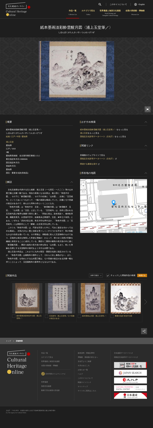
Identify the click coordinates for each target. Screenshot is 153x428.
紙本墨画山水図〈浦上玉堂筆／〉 (94, 316)
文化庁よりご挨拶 (84, 361)
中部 (18, 136)
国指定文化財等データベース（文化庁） (97, 136)
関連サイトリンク (84, 382)
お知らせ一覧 (83, 370)
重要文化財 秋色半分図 (123, 316)
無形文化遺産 (46, 386)
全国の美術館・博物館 (135, 12)
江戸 (13, 136)
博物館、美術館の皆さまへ (88, 357)
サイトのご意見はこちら (87, 391)
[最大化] (83, 191)
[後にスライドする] (144, 302)
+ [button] (83, 182)
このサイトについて (118, 4)
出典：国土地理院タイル (139, 232)
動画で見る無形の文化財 (50, 390)
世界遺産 (44, 382)
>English (141, 4)
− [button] (83, 185)
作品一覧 (72, 12)
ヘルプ (80, 374)
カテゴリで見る (88, 12)
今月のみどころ (84, 365)
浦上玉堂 (10, 142)
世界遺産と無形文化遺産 (110, 13)
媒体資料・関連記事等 (86, 353)
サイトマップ (83, 386)
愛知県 (24, 136)
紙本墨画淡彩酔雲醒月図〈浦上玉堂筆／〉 (98, 130)
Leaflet (129, 232)
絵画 (8, 136)
